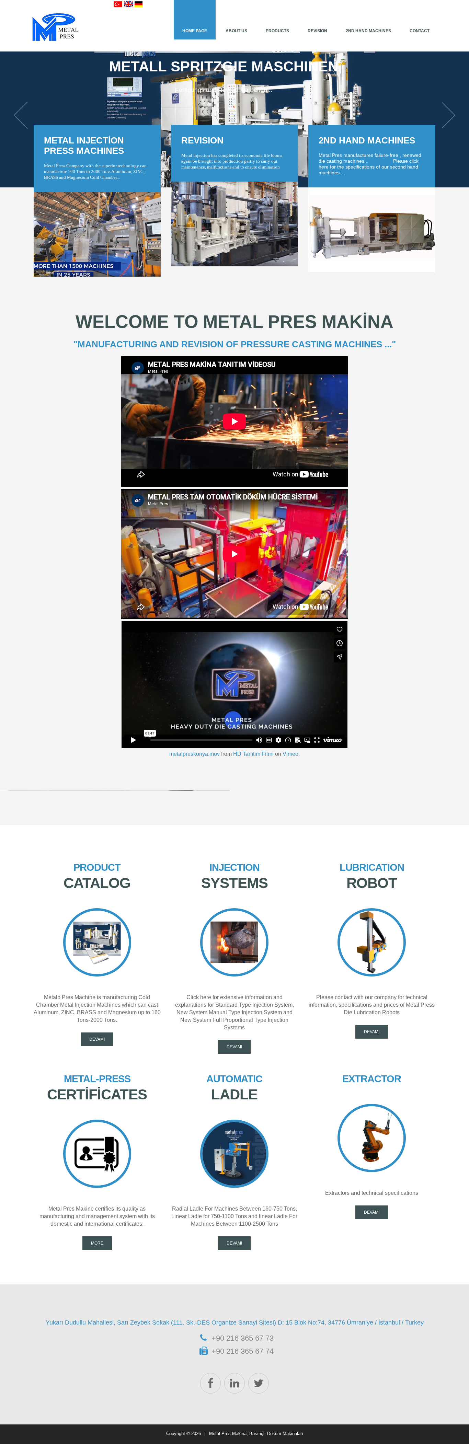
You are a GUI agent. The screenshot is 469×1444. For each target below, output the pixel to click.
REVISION (317, 30)
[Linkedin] (234, 1383)
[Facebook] (210, 1383)
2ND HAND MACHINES (367, 140)
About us (236, 30)
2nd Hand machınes (368, 30)
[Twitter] (258, 1383)
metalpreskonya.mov (194, 754)
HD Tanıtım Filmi (253, 754)
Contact (420, 30)
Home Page (194, 30)
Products (277, 30)
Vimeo (290, 754)
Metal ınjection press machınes (84, 145)
